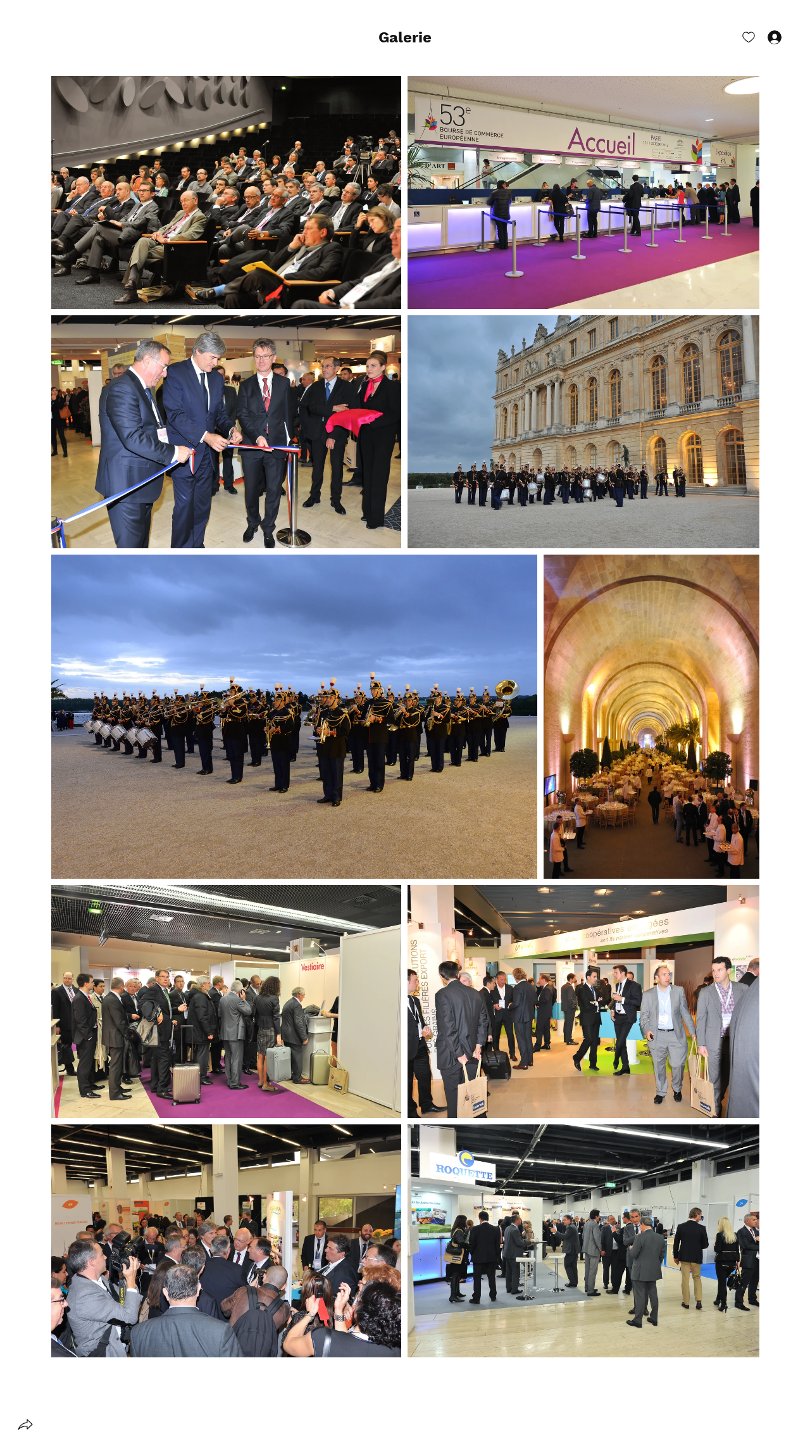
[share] (25, 1424)
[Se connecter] (763, 36)
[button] (405, 38)
